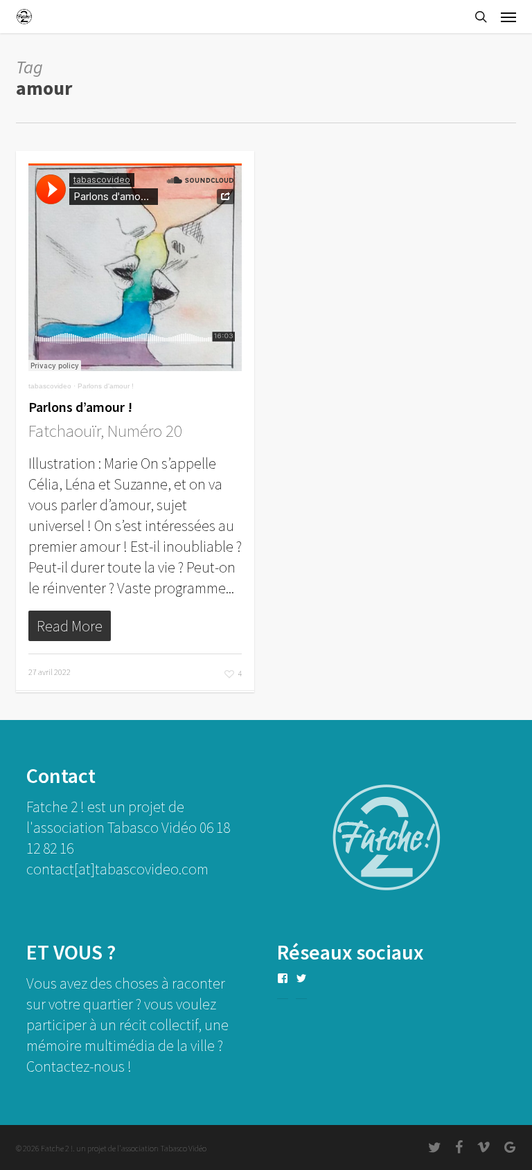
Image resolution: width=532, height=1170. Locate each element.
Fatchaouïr (64, 431)
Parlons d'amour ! (106, 386)
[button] (508, 17)
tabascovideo (49, 386)
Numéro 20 (144, 431)
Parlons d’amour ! (80, 406)
